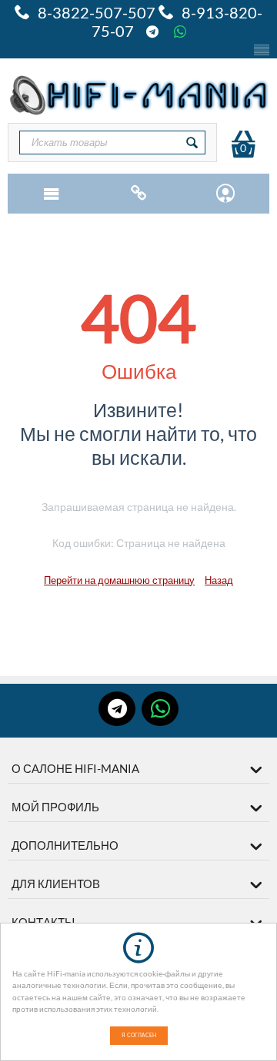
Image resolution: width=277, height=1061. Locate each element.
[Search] (192, 142)
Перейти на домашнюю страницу (119, 580)
